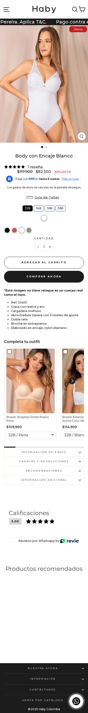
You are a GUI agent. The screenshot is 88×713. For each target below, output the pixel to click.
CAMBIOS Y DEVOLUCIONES (44, 461)
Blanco (44, 218)
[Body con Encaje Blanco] (22, 230)
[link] (30, 381)
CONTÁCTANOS (43, 689)
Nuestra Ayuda (43, 668)
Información (43, 678)
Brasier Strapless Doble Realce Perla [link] (27, 419)
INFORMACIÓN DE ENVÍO (44, 452)
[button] (44, 197)
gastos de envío (22, 187)
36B (49, 207)
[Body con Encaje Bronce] (14, 230)
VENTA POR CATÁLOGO (43, 700)
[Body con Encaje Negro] (7, 230)
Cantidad (44, 238)
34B (38, 207)
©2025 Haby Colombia (44, 709)
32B (27, 207)
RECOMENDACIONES (44, 470)
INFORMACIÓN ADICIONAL (44, 479)
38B (60, 207)
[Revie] (69, 541)
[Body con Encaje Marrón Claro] (29, 230)
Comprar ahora (44, 276)
